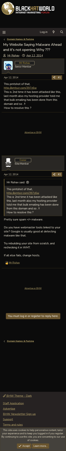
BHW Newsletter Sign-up (19, 414)
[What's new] (54, 32)
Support (8, 419)
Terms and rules (13, 425)
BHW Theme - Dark (19, 396)
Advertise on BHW (33, 132)
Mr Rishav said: (16, 182)
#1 (59, 77)
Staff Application (13, 403)
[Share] (54, 77)
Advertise (9, 409)
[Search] (62, 32)
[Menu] (4, 32)
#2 (59, 174)
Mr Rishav (13, 55)
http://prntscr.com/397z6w (20, 88)
